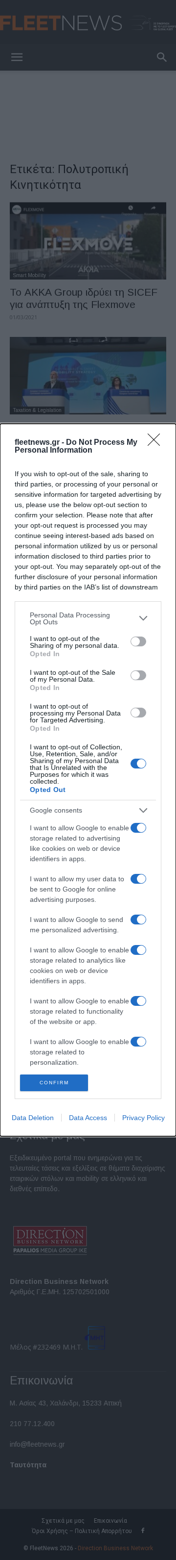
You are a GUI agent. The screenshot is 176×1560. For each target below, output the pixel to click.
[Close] (157, 443)
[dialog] (88, 780)
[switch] (138, 641)
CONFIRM (54, 1082)
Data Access (88, 1118)
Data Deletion (33, 1118)
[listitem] (88, 618)
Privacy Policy (143, 1118)
